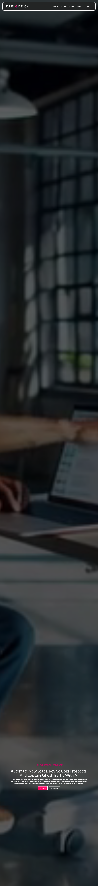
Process (64, 6)
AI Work (72, 6)
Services (56, 6)
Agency (79, 6)
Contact (87, 6)
